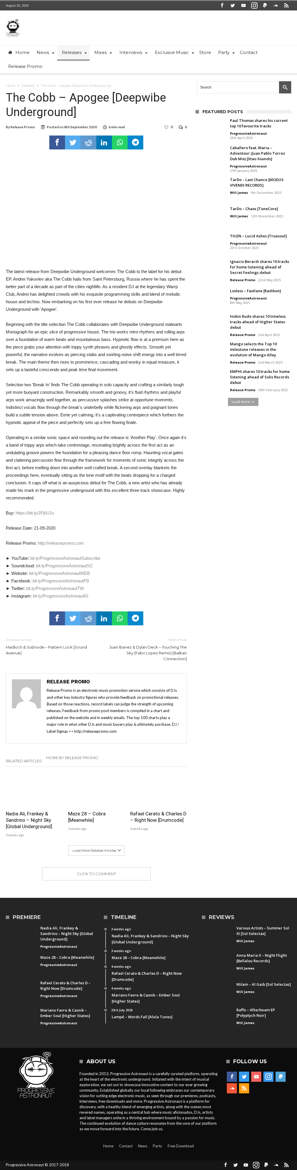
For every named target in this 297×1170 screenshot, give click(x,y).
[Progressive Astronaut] (13, 19)
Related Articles (24, 761)
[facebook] (57, 142)
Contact (126, 1146)
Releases (28, 86)
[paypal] (265, 5)
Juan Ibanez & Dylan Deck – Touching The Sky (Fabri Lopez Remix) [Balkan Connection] (148, 649)
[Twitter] (233, 5)
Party (157, 1146)
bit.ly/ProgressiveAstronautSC (64, 565)
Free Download (181, 1146)
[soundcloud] (275, 5)
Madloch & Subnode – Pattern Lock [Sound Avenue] (46, 646)
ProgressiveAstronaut (248, 133)
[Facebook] (222, 5)
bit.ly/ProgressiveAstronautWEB (59, 573)
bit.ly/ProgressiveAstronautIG (60, 595)
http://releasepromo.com (61, 543)
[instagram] (254, 5)
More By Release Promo (72, 757)
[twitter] (73, 142)
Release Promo (22, 127)
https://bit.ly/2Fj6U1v (35, 512)
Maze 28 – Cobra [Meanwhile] (87, 817)
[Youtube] (243, 5)
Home (10, 86)
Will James (239, 192)
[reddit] (88, 142)
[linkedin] (104, 142)
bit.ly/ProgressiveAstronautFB (60, 580)
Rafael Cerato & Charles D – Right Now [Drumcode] (158, 817)
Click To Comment (96, 873)
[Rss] (286, 5)
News (142, 1146)
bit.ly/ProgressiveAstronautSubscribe (65, 558)
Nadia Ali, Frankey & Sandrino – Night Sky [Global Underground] (29, 820)
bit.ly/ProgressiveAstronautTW (55, 588)
